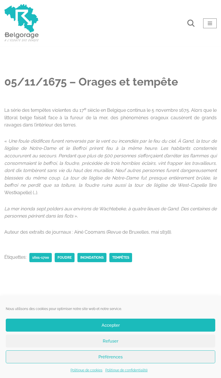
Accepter (111, 325)
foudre (65, 258)
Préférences (110, 357)
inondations (92, 258)
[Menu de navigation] (210, 23)
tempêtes (120, 258)
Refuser (110, 341)
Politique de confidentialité (126, 370)
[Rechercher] (191, 23)
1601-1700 (40, 258)
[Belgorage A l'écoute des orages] (21, 23)
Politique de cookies (86, 370)
